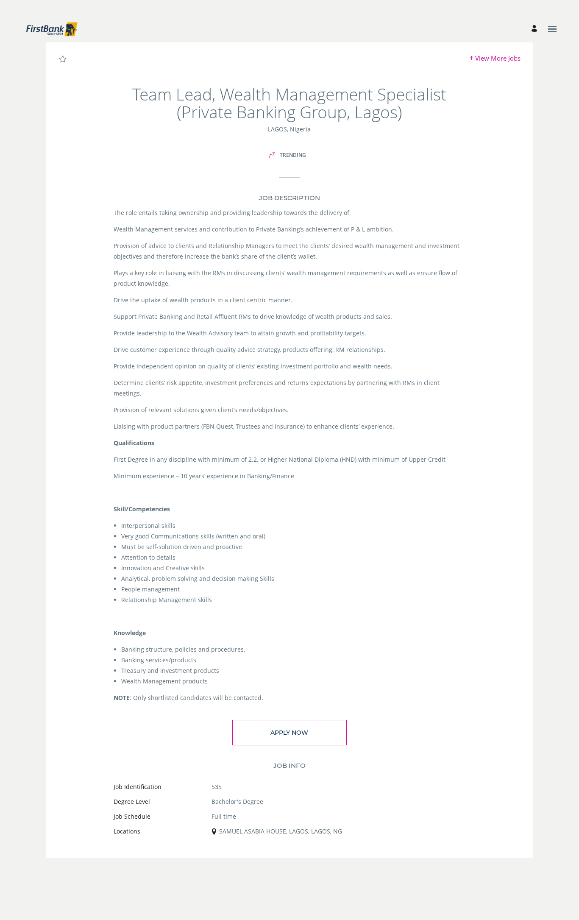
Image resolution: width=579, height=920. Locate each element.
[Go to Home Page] (51, 28)
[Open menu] (552, 29)
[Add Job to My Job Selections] (62, 59)
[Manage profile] (536, 29)
